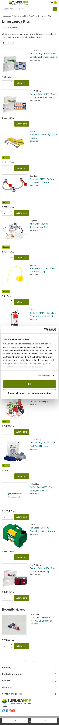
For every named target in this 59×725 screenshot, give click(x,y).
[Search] (55, 9)
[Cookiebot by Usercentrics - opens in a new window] (44, 329)
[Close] (56, 668)
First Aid (32, 16)
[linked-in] (3, 710)
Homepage (6, 16)
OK (29, 384)
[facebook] (7, 710)
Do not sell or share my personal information (29, 393)
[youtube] (13, 710)
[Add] (11, 81)
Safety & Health (20, 16)
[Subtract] (11, 84)
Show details (44, 375)
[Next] (34, 659)
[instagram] (10, 710)
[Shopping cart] (52, 2)
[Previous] (25, 659)
